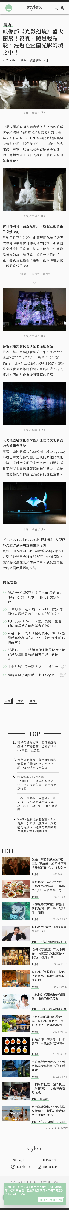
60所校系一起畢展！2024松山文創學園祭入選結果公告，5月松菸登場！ (35, 611)
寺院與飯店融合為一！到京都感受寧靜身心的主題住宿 (48, 1066)
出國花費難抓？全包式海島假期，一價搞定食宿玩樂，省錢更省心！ (48, 1111)
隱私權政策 (12, 1190)
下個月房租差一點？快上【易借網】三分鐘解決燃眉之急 (48, 1088)
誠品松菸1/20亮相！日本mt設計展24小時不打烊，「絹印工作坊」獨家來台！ (36, 597)
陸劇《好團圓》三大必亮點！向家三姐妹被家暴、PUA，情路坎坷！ (48, 953)
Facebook (23, 1166)
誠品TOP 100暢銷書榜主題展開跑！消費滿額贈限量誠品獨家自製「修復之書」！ (36, 654)
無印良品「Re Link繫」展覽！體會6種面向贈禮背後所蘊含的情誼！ (35, 623)
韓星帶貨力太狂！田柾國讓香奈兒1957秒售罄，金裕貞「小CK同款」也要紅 (37, 746)
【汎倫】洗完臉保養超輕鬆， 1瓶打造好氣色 (48, 996)
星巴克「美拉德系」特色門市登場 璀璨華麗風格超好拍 (48, 976)
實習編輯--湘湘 (39, 60)
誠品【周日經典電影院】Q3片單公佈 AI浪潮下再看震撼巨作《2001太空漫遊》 (49, 863)
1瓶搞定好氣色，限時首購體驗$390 (49, 929)
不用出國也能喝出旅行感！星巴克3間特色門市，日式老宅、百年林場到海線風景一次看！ (49, 1021)
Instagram (50, 1166)
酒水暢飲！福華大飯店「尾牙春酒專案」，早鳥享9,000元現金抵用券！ (48, 886)
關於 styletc (20, 1160)
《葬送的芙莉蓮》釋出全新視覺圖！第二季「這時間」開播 (48, 908)
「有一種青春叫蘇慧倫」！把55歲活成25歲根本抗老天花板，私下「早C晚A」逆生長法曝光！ (37, 804)
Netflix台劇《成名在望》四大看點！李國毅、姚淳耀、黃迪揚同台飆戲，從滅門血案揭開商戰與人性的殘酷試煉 (36, 825)
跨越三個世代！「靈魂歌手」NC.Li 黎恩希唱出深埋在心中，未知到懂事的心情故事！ (36, 638)
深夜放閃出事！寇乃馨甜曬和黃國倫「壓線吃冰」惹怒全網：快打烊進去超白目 (36, 763)
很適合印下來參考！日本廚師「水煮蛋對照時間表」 (49, 1041)
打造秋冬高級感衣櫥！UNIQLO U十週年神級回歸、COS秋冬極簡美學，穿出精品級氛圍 (37, 783)
